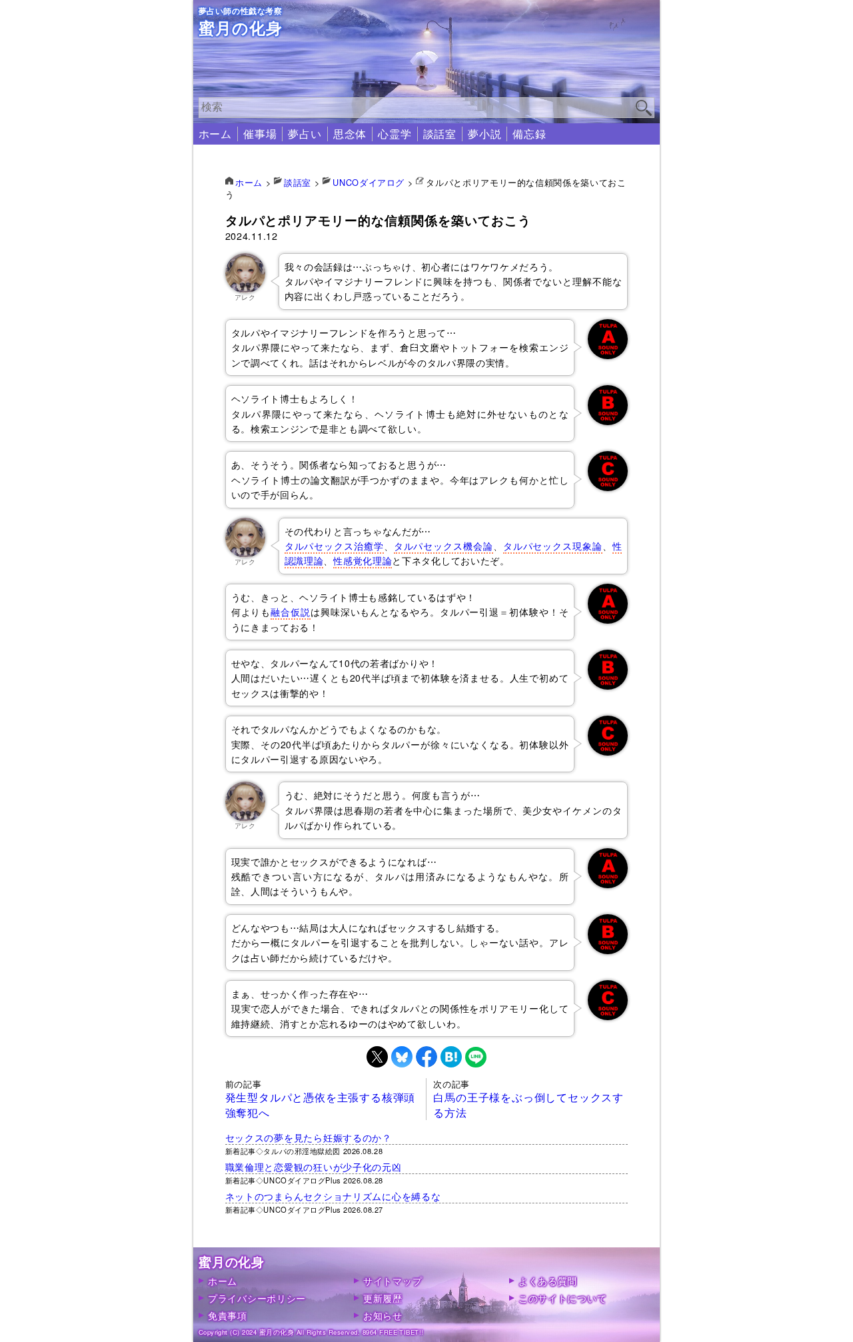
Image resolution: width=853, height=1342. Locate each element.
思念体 (350, 133)
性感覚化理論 (362, 560)
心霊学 (394, 133)
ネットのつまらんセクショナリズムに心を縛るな (333, 1196)
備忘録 (529, 133)
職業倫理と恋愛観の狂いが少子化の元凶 (313, 1166)
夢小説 (484, 133)
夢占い (304, 133)
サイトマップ (392, 1280)
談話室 (439, 133)
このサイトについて (562, 1298)
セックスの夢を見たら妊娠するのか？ (308, 1137)
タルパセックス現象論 (552, 545)
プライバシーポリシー (257, 1298)
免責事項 (227, 1315)
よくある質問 (547, 1280)
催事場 (260, 133)
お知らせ (383, 1315)
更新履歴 (383, 1298)
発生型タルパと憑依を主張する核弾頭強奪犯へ (320, 1104)
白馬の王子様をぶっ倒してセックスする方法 (528, 1104)
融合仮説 (291, 611)
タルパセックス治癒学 (334, 545)
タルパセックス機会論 (443, 545)
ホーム (215, 133)
